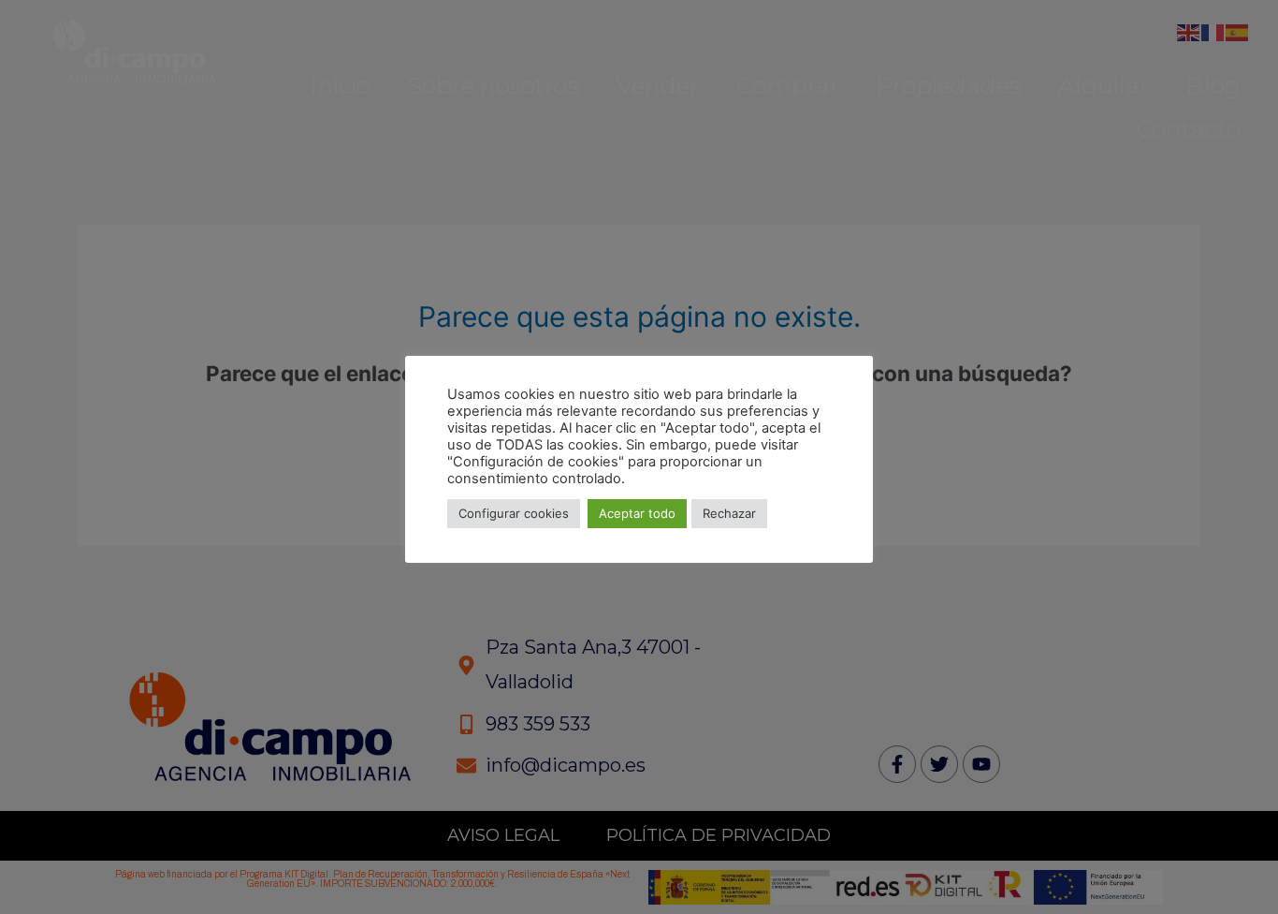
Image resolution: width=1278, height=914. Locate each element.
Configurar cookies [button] (513, 513)
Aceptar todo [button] (637, 513)
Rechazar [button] (729, 513)
